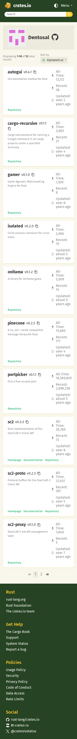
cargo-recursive (22, 123)
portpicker (17, 374)
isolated (15, 226)
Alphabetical (55, 60)
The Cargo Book (18, 632)
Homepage (14, 460)
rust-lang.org (15, 599)
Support (12, 637)
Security (12, 676)
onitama (15, 272)
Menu (65, 6)
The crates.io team (20, 611)
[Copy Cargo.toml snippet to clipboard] (35, 72)
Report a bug (16, 649)
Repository (14, 109)
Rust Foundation (18, 605)
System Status (17, 644)
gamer (14, 174)
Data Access (15, 693)
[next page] (47, 574)
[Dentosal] (55, 37)
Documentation (33, 460)
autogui (15, 72)
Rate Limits (15, 699)
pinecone (16, 323)
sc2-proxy (17, 524)
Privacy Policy (17, 682)
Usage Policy (16, 670)
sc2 (11, 422)
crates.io (22, 5)
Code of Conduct (18, 687)
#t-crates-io (17, 725)
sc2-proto (16, 473)
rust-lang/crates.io (22, 719)
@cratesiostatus (21, 731)
